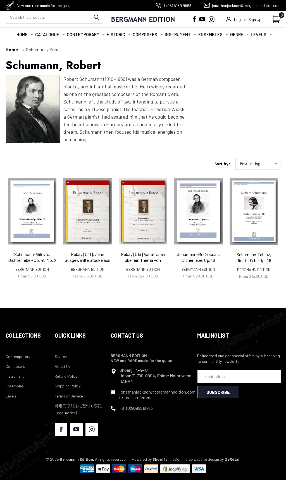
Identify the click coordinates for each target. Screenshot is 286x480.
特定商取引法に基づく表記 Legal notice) (78, 409)
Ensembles (15, 385)
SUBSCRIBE (218, 392)
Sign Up (254, 19)
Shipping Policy (67, 385)
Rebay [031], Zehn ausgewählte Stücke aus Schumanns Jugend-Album (87, 262)
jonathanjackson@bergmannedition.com (246, 5)
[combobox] (54, 17)
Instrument (15, 376)
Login (239, 19)
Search (61, 356)
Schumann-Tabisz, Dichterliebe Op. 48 (253, 257)
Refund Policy (66, 376)
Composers (15, 366)
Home (12, 49)
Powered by (149, 459)
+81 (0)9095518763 (136, 408)
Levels (11, 396)
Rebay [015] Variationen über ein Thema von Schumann (143, 260)
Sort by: (222, 163)
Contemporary (18, 356)
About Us (63, 366)
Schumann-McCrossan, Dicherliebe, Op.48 (198, 257)
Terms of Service (69, 396)
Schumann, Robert (44, 49)
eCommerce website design (196, 459)
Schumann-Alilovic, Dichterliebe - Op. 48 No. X (32, 257)
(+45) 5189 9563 (177, 5)
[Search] (96, 17)
